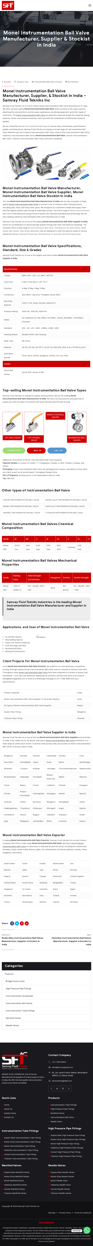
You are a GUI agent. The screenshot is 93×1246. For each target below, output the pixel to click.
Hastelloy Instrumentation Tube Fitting (21, 1150)
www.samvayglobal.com (62, 1081)
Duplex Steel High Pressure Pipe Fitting (68, 1135)
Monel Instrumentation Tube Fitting (19, 1146)
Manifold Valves (13, 1018)
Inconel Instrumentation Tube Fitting (20, 1154)
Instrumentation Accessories (19, 996)
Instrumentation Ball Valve (62, 1117)
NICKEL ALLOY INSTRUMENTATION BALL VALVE (66, 500)
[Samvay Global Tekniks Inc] (8, 5)
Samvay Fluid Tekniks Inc (28, 1206)
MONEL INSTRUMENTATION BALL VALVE (20, 506)
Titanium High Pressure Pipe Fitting (66, 1156)
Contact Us (9, 1117)
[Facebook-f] (51, 1088)
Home (6, 1105)
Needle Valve (56, 1121)
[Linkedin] (63, 1088)
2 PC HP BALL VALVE (34, 438)
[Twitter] (17, 923)
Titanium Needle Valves (61, 1193)
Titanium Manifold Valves (15, 1193)
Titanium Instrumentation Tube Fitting (20, 1158)
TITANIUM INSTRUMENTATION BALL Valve (64, 512)
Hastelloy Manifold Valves (15, 1185)
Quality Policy (10, 1113)
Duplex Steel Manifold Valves (16, 1172)
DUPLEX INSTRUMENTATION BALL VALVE (21, 500)
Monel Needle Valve (59, 1180)
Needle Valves (12, 1025)
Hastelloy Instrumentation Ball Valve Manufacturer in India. (39, 217)
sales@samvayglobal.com (14, 678)
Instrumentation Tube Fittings (20, 1010)
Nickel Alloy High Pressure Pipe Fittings (68, 1139)
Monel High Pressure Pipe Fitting (65, 1143)
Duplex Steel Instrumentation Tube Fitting (22, 1138)
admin (8, 82)
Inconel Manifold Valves (14, 1189)
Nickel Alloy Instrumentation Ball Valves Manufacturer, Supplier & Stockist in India (22, 941)
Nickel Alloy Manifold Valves (16, 1176)
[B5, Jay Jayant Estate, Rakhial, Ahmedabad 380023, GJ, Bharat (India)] (49, 1072)
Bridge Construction (15, 981)
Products (58, 82)
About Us (8, 1109)
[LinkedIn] (27, 923)
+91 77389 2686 (63, 678)
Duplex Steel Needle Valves (62, 1172)
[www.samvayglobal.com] (49, 1081)
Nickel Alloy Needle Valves (62, 1176)
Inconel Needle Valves (60, 1189)
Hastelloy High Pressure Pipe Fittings (67, 1148)
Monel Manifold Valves (14, 1180)
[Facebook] (12, 923)
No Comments (73, 82)
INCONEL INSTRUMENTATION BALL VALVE (21, 512)
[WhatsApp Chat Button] (87, 1230)
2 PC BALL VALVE (13, 437)
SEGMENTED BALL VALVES (77, 438)
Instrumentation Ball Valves (44, 82)
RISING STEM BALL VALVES (55, 415)
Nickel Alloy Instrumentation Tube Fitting (22, 1142)
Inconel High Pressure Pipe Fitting (65, 1152)
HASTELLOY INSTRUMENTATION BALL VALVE (65, 506)
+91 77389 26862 (59, 1062)
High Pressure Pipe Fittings (18, 988)
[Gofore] (69, 1088)
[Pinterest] (22, 923)
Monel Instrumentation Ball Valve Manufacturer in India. (63, 106)
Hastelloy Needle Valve (61, 1185)
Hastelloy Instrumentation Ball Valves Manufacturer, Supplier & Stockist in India (71, 941)
